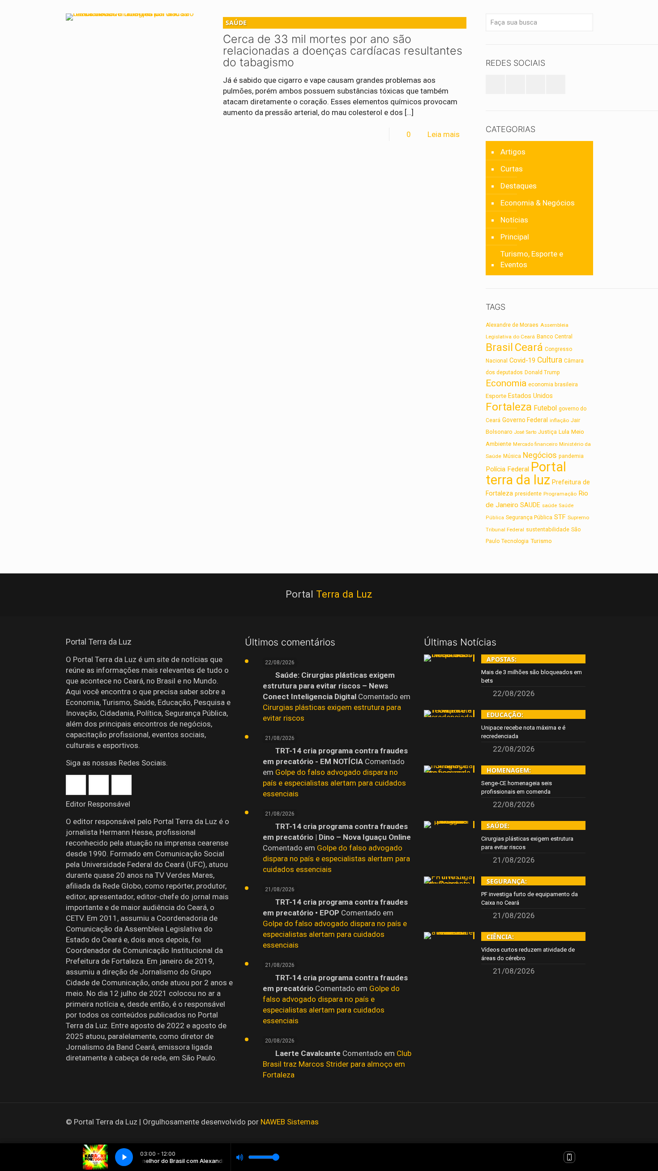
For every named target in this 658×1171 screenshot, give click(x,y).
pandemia (571, 456)
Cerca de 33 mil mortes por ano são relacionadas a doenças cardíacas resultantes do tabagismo (342, 43)
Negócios (540, 455)
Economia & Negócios (537, 202)
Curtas (511, 168)
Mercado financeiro (535, 444)
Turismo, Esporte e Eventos (531, 259)
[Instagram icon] (578, 1122)
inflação (559, 420)
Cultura (549, 359)
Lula (564, 431)
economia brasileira (553, 384)
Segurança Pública (529, 517)
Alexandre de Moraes (512, 325)
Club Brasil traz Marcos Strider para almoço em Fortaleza (337, 1064)
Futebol (545, 408)
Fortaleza (509, 406)
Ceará (529, 347)
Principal (514, 236)
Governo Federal (525, 419)
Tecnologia (515, 541)
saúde (549, 505)
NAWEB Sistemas (290, 1121)
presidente (528, 494)
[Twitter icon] (566, 1122)
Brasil (499, 347)
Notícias (514, 219)
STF (560, 517)
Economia (506, 383)
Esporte (496, 396)
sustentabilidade (547, 529)
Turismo (541, 540)
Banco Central (555, 336)
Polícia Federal (507, 469)
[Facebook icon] (554, 1122)
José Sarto (525, 432)
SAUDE (530, 505)
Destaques (518, 185)
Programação (560, 494)
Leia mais (443, 134)
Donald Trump (542, 372)
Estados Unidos (530, 395)
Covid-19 (522, 360)
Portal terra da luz (526, 473)
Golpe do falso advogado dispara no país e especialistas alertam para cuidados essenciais (334, 783)
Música (512, 456)
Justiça (547, 432)
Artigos (513, 151)
